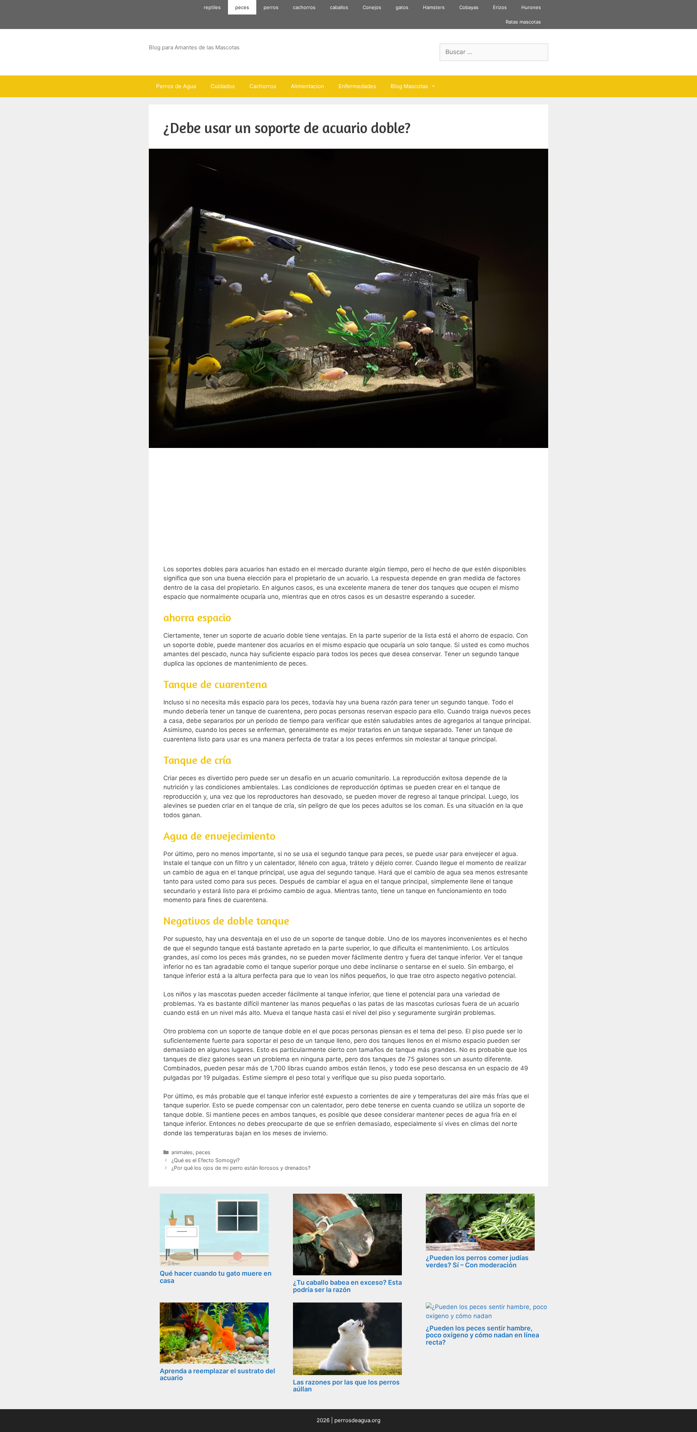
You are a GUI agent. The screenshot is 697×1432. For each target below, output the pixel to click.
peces (242, 7)
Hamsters (434, 7)
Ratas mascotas (523, 22)
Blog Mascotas (409, 86)
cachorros (304, 7)
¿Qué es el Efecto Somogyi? (205, 1160)
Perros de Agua (176, 86)
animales (182, 1152)
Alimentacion (307, 86)
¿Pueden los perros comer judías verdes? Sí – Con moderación (477, 1261)
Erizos (500, 7)
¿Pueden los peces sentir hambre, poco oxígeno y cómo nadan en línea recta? (482, 1335)
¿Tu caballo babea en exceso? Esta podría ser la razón (347, 1286)
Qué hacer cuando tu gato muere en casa (216, 1277)
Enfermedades (357, 86)
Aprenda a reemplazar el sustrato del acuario (217, 1374)
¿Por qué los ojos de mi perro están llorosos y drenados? (240, 1168)
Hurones (531, 7)
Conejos (372, 7)
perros (271, 7)
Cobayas (468, 7)
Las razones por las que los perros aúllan (346, 1385)
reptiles (212, 7)
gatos (402, 7)
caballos (339, 7)
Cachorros (262, 86)
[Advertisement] (348, 511)
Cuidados (223, 86)
